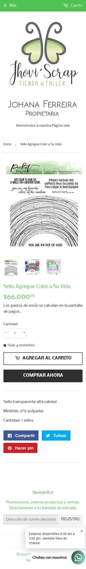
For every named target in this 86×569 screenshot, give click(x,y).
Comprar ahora (43, 375)
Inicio (7, 144)
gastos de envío (24, 305)
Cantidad (10, 324)
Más (13, 5)
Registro (70, 519)
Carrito (76, 5)
